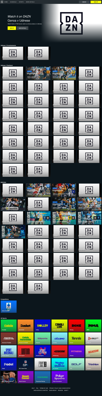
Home (6, 1)
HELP (33, 388)
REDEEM (60, 390)
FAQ (37, 388)
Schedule (13, 1)
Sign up (96, 2)
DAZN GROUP (53, 390)
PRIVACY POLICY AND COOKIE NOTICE (59, 388)
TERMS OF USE (44, 388)
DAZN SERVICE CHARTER (41, 390)
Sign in (84, 2)
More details (30, 1)
